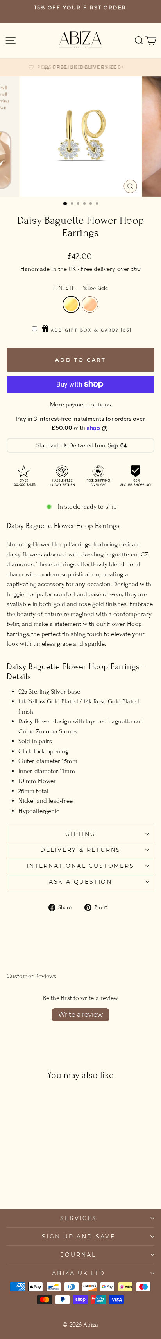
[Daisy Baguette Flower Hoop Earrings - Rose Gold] (39, 1181)
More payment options (80, 404)
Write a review (80, 1014)
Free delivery (97, 269)
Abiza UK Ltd (79, 1273)
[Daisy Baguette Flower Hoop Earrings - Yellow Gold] (30, 1181)
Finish (80, 288)
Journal (79, 1254)
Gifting (80, 833)
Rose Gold (90, 304)
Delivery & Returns (80, 849)
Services (78, 1218)
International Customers (80, 865)
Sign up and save (78, 1236)
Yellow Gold (71, 304)
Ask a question (80, 881)
